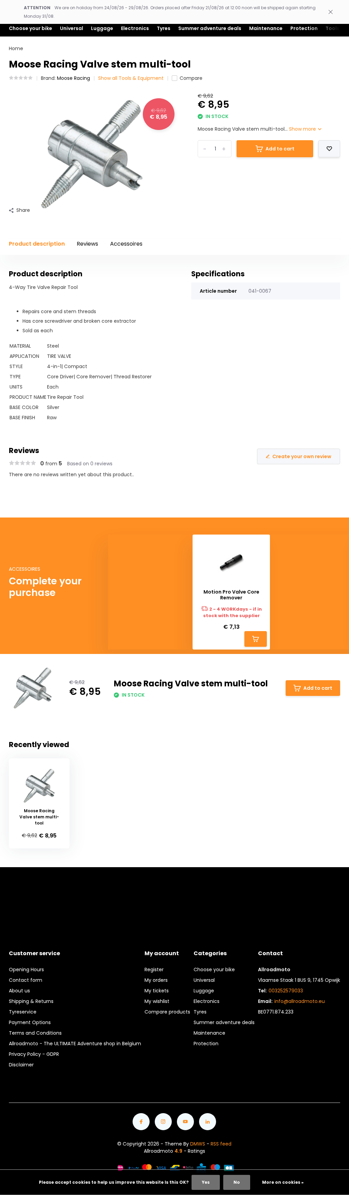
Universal (204, 980)
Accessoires (126, 244)
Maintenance (209, 1033)
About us (19, 990)
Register (154, 969)
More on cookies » (283, 1182)
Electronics (206, 1001)
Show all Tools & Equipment (131, 78)
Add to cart (279, 148)
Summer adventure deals (209, 28)
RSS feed (221, 1143)
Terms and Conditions (35, 1033)
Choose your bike (214, 969)
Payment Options (30, 1022)
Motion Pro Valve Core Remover (231, 595)
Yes (206, 1182)
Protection (206, 1043)
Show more (303, 129)
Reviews (87, 244)
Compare (191, 78)
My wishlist (157, 1001)
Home (16, 48)
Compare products (167, 1011)
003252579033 (286, 990)
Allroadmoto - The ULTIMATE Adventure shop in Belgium (75, 1043)
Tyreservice (22, 1011)
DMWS (197, 1143)
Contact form (25, 980)
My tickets (157, 990)
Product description (37, 244)
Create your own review (301, 456)
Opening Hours (26, 969)
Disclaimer (21, 1064)
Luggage (204, 990)
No (236, 1182)
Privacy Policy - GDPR (34, 1054)
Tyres (200, 1011)
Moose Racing (73, 78)
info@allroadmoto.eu (299, 1001)
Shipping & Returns (31, 1001)
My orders (156, 980)
